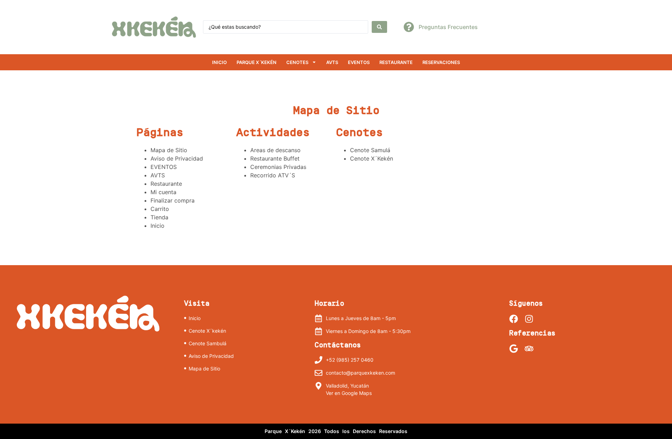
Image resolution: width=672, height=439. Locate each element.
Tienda (159, 217)
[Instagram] (529, 318)
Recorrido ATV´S (272, 175)
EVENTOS (359, 62)
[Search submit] (379, 27)
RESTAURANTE (396, 62)
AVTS (332, 62)
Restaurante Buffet (275, 158)
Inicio (219, 62)
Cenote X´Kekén (371, 158)
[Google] (513, 348)
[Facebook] (513, 318)
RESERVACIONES (441, 62)
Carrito (159, 208)
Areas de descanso (275, 150)
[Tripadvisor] (529, 348)
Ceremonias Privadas (278, 166)
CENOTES (297, 62)
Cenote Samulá (370, 150)
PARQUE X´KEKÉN (256, 62)
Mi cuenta (163, 192)
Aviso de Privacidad (176, 158)
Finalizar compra (172, 200)
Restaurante (166, 183)
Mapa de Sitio (168, 150)
